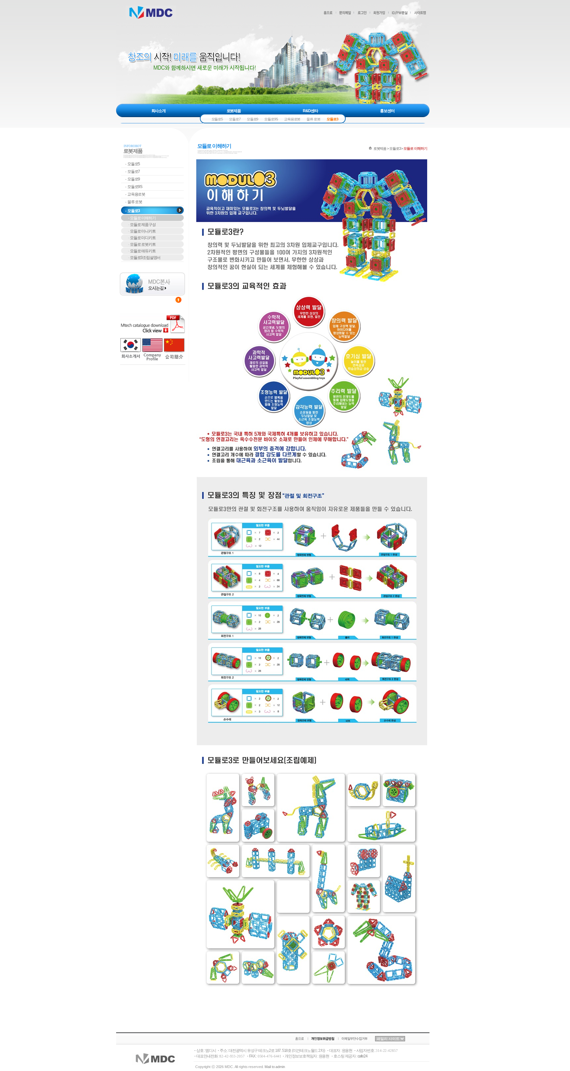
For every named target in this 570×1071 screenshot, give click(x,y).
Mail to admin (275, 1067)
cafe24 (362, 1056)
